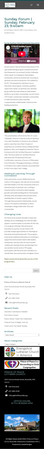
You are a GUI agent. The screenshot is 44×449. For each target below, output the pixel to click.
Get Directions (14, 294)
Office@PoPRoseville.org (18, 302)
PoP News (9, 30)
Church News (28, 30)
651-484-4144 (14, 298)
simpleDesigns (26, 444)
